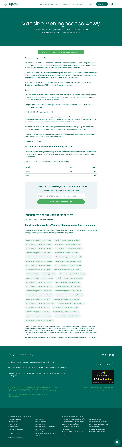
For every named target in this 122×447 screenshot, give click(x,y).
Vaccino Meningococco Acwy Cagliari (69, 278)
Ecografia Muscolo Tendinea (70, 426)
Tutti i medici (29, 373)
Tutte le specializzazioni (56, 373)
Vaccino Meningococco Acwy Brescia (68, 265)
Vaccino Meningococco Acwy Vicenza (68, 291)
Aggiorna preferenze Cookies (106, 390)
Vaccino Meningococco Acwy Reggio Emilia (41, 274)
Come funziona (22, 362)
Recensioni (66, 4)
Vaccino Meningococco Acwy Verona (39, 257)
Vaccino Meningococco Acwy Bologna (69, 248)
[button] (116, 4)
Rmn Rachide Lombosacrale (97, 429)
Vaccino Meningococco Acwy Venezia (69, 257)
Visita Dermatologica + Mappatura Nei (46, 426)
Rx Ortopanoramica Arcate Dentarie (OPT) (74, 419)
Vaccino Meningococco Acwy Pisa (37, 312)
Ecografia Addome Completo (98, 421)
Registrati (101, 4)
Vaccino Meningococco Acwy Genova (39, 248)
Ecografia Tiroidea (67, 434)
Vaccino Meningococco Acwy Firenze (38, 253)
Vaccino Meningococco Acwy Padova (39, 261)
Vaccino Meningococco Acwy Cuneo (65, 308)
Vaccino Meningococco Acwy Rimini (67, 282)
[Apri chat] (117, 442)
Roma (28, 175)
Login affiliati (105, 365)
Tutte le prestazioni (15, 373)
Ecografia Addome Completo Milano (73, 421)
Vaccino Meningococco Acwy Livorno (38, 282)
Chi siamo (11, 362)
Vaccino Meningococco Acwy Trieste (68, 261)
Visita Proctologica (13, 433)
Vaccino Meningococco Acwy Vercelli (38, 316)
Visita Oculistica (39, 419)
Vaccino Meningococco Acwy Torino (67, 244)
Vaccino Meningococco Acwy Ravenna (39, 278)
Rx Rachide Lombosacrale (97, 431)
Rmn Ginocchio (66, 429)
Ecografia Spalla (94, 426)
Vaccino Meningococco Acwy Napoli (38, 244)
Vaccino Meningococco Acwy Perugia (72, 274)
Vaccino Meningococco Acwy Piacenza (39, 295)
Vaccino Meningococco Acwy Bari (66, 253)
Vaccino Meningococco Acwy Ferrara (38, 286)
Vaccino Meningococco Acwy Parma (38, 265)
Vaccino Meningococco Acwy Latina (68, 286)
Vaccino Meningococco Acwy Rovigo (65, 312)
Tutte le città (40, 373)
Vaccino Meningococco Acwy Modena (67, 270)
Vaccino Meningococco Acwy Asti (37, 308)
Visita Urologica (12, 424)
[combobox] (61, 195)
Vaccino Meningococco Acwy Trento (71, 303)
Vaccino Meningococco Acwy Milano (67, 240)
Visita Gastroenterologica (15, 429)
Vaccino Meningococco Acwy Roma (38, 240)
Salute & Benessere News (17, 368)
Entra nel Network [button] (79, 4)
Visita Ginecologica (41, 421)
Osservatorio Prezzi (46, 4)
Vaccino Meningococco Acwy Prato (38, 270)
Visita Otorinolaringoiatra (15, 419)
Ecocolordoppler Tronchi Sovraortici (72, 431)
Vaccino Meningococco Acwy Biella (67, 316)
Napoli (28, 171)
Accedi (91, 4)
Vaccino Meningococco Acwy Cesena (66, 299)
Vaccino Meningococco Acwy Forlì (37, 299)
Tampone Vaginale (13, 421)
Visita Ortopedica (13, 426)
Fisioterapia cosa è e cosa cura (17, 438)
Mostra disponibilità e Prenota (61, 202)
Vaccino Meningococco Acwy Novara (69, 295)
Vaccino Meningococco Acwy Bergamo (39, 320)
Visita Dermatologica (41, 424)
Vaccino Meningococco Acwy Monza (38, 291)
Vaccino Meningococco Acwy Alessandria (40, 303)
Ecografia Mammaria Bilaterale (98, 424)
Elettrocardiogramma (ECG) (70, 424)
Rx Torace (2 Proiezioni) (96, 419)
